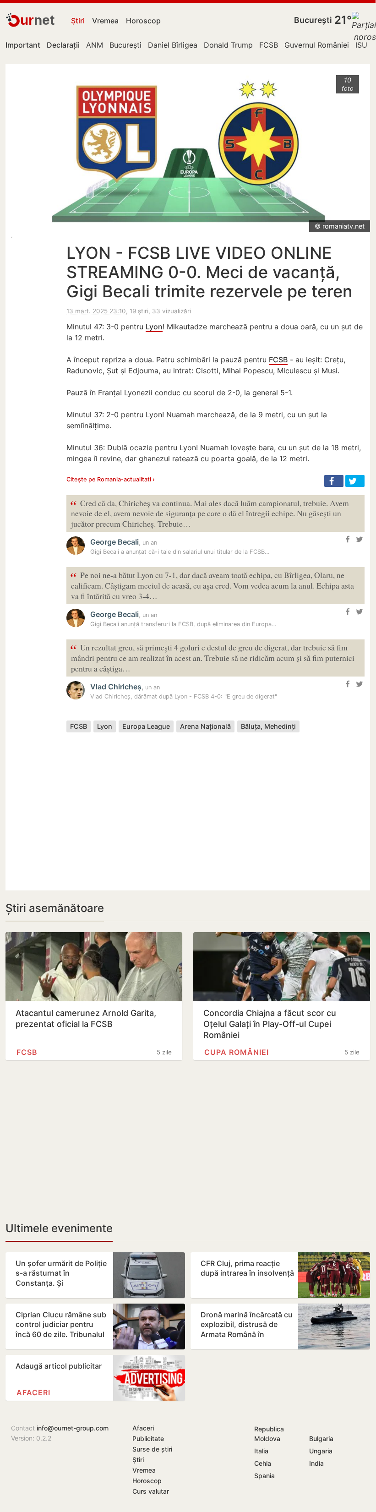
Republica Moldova (269, 1433)
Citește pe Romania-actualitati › (110, 479)
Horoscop (143, 20)
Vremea (105, 20)
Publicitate (148, 1438)
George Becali (114, 541)
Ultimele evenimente (59, 1228)
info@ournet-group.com (73, 1428)
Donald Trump (228, 44)
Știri (78, 20)
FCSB (268, 44)
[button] (333, 481)
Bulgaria (321, 1438)
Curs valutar (150, 1491)
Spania (264, 1475)
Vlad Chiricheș (116, 686)
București (313, 20)
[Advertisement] (215, 804)
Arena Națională (205, 726)
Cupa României (236, 1052)
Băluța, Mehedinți (268, 726)
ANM (94, 44)
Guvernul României (316, 44)
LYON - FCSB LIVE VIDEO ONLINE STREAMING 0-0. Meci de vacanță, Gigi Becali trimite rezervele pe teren (209, 272)
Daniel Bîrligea (172, 44)
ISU (361, 44)
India (316, 1463)
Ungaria (320, 1451)
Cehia (262, 1463)
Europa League (146, 726)
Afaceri (33, 1392)
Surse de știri (152, 1449)
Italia (261, 1451)
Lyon (154, 326)
